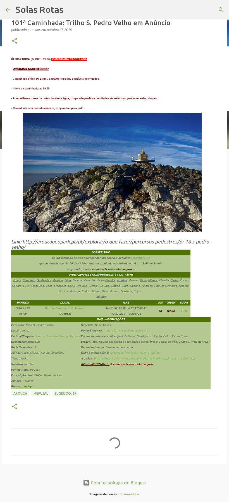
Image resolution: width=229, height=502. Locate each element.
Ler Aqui (28, 386)
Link (184, 310)
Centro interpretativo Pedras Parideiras (141, 358)
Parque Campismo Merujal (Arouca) (58, 336)
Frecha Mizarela (104, 358)
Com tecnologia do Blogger (118, 482)
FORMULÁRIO (140, 257)
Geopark (153, 352)
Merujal (41, 393)
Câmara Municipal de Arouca (128, 352)
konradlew (131, 494)
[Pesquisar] (221, 9)
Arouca (20, 393)
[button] (14, 41)
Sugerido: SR (65, 393)
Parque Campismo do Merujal (65, 308)
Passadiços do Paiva (181, 358)
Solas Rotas (39, 9)
